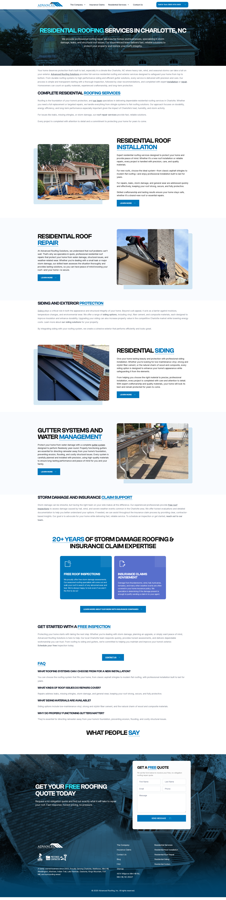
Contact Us (138, 5)
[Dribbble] (40, 857)
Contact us (110, 657)
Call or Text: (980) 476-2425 (169, 5)
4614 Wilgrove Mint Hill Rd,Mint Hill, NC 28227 (128, 875)
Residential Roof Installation (166, 850)
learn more (126, 203)
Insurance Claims (97, 5)
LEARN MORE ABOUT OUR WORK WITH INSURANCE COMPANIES (110, 609)
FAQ (119, 864)
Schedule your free (47, 645)
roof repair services (106, 115)
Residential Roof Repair (164, 854)
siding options (110, 314)
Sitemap (120, 869)
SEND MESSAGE (159, 818)
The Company (76, 5)
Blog (119, 859)
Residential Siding (161, 859)
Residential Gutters (162, 864)
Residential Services (117, 5)
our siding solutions (71, 322)
